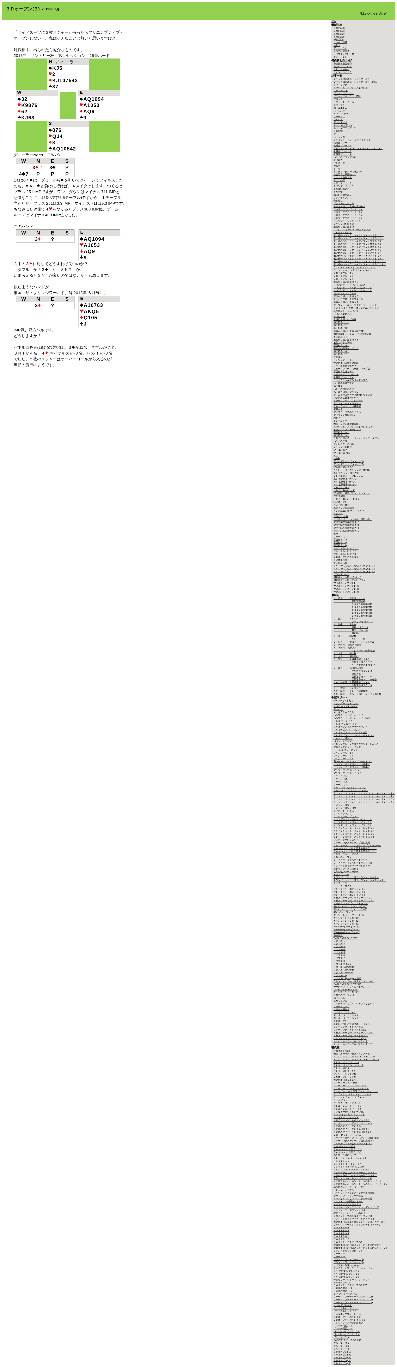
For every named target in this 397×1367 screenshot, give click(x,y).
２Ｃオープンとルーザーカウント (351, 726)
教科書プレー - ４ (343, 154)
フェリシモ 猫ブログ (353, 621)
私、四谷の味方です (344, 383)
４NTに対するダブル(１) (346, 1271)
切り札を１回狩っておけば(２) (349, 580)
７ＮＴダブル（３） (344, 279)
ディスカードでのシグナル (347, 412)
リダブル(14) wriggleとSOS (347, 978)
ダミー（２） (340, 57)
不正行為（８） (341, 432)
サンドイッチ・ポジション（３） (351, 894)
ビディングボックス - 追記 (347, 96)
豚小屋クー (339, 386)
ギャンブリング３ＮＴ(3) (346, 923)
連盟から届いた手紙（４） (347, 302)
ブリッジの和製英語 (344, 223)
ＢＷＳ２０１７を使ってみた (348, 1242)
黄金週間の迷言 (341, 189)
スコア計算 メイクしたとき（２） (353, 290)
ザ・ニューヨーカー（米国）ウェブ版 (353, 394)
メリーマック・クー (344, 183)
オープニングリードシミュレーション (353, 1123)
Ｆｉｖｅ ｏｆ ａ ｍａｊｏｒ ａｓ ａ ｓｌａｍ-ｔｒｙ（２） (364, 796)
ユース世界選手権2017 (354, 665)
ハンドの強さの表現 (344, 389)
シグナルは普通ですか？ (346, 397)
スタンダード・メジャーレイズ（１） (353, 819)
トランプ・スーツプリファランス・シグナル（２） (360, 880)
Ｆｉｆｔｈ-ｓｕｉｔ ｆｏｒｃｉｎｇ (352, 1094)
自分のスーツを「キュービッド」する (353, 1178)
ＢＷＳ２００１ (341, 1236)
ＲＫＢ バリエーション (345, 724)
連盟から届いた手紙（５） (347, 339)
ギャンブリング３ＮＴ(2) (346, 921)
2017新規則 (339, 496)
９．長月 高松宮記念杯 (348, 668)
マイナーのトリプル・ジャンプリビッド (354, 1003)
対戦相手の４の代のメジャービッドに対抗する (357, 1245)
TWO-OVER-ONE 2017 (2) (347, 984)
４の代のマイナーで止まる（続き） (352, 1129)
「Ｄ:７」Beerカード (344, 490)
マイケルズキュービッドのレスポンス (353, 1143)
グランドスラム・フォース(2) (349, 1259)
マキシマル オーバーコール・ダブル (352, 229)
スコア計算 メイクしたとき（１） (353, 287)
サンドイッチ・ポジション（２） (351, 892)
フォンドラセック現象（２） (348, 1250)
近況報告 (338, 160)
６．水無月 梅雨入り (345, 647)
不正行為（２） (341, 325)
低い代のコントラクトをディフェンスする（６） (359, 250)
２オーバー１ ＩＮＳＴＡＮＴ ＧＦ (351, 1088)
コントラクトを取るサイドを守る (351, 380)
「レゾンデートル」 (344, 360)
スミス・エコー (341, 883)
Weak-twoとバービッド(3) (347, 932)
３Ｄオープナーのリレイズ (347, 1317)
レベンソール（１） (344, 752)
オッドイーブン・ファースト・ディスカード (356, 1207)
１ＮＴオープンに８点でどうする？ (352, 1120)
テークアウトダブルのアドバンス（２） (354, 863)
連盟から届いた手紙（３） (347, 296)
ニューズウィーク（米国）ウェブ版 (352, 368)
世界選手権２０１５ (353, 685)
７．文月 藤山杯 (345, 653)
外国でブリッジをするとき (347, 221)
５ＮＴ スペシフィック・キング (350, 787)
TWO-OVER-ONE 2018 (346, 989)
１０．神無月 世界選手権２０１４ (352, 682)
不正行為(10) (340, 539)
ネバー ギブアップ (343, 125)
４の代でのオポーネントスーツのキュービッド (357, 1181)
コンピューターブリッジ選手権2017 (352, 470)
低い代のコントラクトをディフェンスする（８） (359, 255)
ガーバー (338, 709)
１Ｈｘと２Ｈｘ (341, 487)
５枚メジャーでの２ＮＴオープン (351, 1035)
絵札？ (337, 45)
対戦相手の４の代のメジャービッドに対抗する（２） (361, 1248)
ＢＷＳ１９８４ (341, 1230)
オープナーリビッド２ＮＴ (347, 1103)
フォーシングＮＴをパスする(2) (350, 1029)
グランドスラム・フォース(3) (349, 1262)
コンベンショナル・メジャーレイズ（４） (355, 837)
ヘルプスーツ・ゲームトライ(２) (350, 1038)
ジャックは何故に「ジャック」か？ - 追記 (355, 82)
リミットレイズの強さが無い (348, 1322)
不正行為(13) (340, 562)
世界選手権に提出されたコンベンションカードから (360, 1221)
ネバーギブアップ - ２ (345, 128)
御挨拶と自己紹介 (343, 63)
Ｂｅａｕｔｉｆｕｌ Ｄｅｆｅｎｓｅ (352, 139)
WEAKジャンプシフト (345, 583)
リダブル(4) (340, 949)
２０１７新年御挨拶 (353, 610)
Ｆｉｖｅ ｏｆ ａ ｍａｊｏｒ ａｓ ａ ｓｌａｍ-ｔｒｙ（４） (364, 802)
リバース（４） (341, 784)
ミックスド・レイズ (344, 810)
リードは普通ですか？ (345, 365)
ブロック (338, 99)
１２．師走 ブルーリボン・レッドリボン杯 (357, 694)
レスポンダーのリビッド (346, 839)
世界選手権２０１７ (353, 662)
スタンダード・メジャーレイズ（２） (353, 822)
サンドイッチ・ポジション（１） (351, 889)
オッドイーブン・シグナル (347, 1204)
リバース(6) (340, 1256)
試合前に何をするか (344, 467)
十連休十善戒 (340, 560)
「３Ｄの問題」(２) (343, 1291)
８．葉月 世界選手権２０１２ (352, 659)
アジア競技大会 (341, 505)
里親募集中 (348, 673)
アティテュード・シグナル (347, 403)
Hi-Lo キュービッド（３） (347, 1334)
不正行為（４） (341, 336)
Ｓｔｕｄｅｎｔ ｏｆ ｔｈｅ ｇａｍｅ (353, 270)
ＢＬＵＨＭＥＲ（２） (345, 1071)
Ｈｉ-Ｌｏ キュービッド (346, 750)
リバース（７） (341, 536)
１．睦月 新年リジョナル (349, 598)
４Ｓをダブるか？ (343, 1305)
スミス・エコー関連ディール (348, 1201)
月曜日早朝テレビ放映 (345, 319)
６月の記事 (339, 33)
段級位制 (338, 131)
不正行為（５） (341, 345)
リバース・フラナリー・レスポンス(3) (353, 1302)
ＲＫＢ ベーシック (343, 721)
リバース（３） (341, 781)
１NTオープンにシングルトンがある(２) (354, 568)
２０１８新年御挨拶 (353, 613)
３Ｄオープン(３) (342, 1357)
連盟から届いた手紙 (344, 226)
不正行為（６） (341, 351)
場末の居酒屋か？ (343, 195)
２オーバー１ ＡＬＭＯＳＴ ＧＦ (350, 1085)
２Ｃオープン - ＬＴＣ (345, 1077)
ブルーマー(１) (341, 1337)
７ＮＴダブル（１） (344, 273)
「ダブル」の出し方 (344, 54)
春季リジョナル (351, 630)
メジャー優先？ (341, 1009)
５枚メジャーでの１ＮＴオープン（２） (354, 900)
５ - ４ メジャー (342, 1100)
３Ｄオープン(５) (342, 1363)
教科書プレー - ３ (343, 151)
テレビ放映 (339, 316)
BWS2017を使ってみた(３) (347, 1340)
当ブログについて (343, 66)
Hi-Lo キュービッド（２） (347, 1331)
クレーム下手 (340, 42)
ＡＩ (336, 455)
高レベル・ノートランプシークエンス (353, 761)
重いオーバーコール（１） (347, 1015)
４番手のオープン (343, 857)
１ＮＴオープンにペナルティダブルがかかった (357, 845)
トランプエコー (341, 874)
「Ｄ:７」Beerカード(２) (346, 499)
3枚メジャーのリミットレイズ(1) (350, 906)
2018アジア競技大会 (344, 507)
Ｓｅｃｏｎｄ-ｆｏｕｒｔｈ (348, 1164)
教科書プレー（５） (344, 377)
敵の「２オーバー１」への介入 (349, 1213)
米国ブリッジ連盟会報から (347, 423)
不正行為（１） (341, 322)
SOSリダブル (340, 1000)
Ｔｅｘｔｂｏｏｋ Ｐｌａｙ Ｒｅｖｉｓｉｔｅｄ (358, 148)
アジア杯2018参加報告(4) (347, 528)
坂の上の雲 (339, 180)
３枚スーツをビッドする (346, 854)
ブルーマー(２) (341, 1343)
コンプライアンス (343, 197)
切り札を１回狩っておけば (347, 577)
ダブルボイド (340, 122)
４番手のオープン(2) (344, 995)
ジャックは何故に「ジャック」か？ (352, 79)
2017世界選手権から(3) (345, 484)
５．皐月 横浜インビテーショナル (354, 642)
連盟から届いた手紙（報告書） (349, 331)
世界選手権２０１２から (346, 1079)
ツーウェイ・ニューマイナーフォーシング (355, 305)
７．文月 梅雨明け (346, 656)
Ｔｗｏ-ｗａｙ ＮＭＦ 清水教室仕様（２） (355, 851)
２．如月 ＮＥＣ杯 (346, 618)
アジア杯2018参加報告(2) (347, 522)
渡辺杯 (346, 633)
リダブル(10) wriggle (344, 966)
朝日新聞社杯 (349, 601)
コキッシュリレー (343, 738)
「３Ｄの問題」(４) (343, 1328)
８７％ (337, 168)
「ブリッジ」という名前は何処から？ (353, 519)
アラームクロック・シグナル (348, 400)
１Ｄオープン (340, 1021)
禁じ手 (337, 166)
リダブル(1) (340, 940)
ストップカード (341, 137)
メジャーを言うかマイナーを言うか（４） (355, 1219)
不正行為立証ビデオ (344, 371)
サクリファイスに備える (346, 868)
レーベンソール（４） (345, 1012)
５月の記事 (339, 36)
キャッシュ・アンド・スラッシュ (351, 87)
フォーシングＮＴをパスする (348, 1027)
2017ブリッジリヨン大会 (346, 473)
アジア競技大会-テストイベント (350, 510)
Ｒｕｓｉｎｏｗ (341, 1161)
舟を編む (338, 200)
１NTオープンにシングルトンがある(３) (354, 571)
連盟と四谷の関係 (343, 342)
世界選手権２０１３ (353, 671)
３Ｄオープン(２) (342, 1354)
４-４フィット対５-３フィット (349, 1114)
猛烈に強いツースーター (346, 871)
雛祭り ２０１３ (351, 627)
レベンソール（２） (344, 755)
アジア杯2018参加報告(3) (347, 525)
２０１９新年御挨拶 (353, 615)
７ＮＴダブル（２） (344, 276)
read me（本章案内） (344, 700)
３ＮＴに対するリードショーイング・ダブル (356, 438)
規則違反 (338, 357)
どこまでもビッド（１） (346, 1308)
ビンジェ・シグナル (344, 1190)
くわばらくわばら (343, 232)
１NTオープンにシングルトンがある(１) (354, 565)
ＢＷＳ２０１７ (341, 1239)
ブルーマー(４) (341, 1349)
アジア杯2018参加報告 (354, 650)
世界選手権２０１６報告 (355, 679)
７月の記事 (339, 31)
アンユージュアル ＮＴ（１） (349, 770)
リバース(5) (340, 1253)
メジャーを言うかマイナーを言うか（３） (355, 1175)
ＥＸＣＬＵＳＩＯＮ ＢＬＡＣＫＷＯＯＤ (354, 1056)
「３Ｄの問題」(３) (343, 1325)
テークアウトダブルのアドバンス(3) (352, 986)
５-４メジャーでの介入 (345, 1293)
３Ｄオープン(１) (342, 1351)
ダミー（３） (340, 48)
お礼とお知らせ (341, 69)
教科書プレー (340, 142)
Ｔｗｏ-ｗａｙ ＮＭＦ (344, 1146)
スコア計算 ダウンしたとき (349, 284)
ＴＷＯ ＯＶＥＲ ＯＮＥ (346, 706)
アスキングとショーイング (347, 747)
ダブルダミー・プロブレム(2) (349, 464)
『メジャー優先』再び (345, 808)
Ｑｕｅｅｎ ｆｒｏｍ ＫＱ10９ (349, 1166)
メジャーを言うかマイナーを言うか (352, 865)
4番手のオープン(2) (344, 912)
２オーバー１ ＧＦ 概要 (346, 1082)
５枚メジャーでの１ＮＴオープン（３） (354, 1216)
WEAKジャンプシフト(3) (346, 589)
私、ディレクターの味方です (348, 171)
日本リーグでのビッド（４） (348, 218)
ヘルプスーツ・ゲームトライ (348, 715)
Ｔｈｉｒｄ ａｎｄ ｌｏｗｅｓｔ (350, 1158)
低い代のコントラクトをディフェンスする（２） (359, 238)
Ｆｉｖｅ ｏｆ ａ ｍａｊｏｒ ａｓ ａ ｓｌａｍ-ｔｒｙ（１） (364, 793)
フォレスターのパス (344, 444)
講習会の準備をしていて (346, 348)
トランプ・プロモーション (347, 429)
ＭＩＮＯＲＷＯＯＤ (344, 712)
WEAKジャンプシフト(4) (346, 591)
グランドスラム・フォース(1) (349, 915)
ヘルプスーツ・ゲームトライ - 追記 (352, 718)
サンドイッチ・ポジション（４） (351, 1210)
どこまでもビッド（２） (346, 1311)
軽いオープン (340, 502)
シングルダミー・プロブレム (348, 476)
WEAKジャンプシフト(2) (346, 586)
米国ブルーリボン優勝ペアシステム (352, 1053)
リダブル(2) (340, 943)
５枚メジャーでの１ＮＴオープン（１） (354, 897)
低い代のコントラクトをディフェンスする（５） (359, 247)
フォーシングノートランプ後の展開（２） (355, 1140)
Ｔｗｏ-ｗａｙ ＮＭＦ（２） (348, 1149)
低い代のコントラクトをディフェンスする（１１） (360, 264)
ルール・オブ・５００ (345, 293)
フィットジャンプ (343, 813)
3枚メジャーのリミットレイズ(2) (350, 909)
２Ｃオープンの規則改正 (346, 557)
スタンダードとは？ (344, 186)
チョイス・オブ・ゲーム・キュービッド (354, 1268)
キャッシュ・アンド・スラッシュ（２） (354, 426)
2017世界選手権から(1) (345, 478)
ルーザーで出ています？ (346, 374)
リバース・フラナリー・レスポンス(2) (353, 1299)
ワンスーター (340, 163)
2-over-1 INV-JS (342, 1282)
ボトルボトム (340, 108)
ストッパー (339, 110)
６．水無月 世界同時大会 (347, 644)
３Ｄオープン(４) (342, 1360)
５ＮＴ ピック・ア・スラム (347, 1135)
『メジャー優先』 (343, 805)
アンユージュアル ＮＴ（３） (349, 1106)
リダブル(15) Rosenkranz (347, 1265)
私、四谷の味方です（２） (347, 392)
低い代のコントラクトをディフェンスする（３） (359, 241)
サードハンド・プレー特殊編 (348, 1195)
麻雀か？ (338, 409)
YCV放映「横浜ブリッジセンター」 (352, 493)
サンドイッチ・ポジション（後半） (352, 767)
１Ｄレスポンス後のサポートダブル (352, 1024)
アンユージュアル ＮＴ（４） (349, 1108)
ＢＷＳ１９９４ (341, 1233)
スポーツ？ (339, 105)
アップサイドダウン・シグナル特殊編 (353, 1198)
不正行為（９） (341, 435)
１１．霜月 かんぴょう (347, 688)
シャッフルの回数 (343, 447)
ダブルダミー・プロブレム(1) (349, 461)
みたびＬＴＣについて (345, 1155)
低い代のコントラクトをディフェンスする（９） (359, 258)
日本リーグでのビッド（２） (348, 212)
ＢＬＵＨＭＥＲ (341, 1068)
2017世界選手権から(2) (345, 481)
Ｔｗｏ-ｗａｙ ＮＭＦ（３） (348, 1152)
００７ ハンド (341, 90)
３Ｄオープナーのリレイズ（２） (351, 1320)
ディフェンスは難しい (345, 415)
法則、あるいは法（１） (346, 548)
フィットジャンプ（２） (346, 816)
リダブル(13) (340, 975)
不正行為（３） (341, 328)
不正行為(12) (340, 545)
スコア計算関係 (341, 51)
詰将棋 (337, 458)
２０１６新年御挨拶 (353, 607)
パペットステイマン (344, 741)
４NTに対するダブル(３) (346, 1277)
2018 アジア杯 (341, 516)
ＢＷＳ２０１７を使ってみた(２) (350, 1285)
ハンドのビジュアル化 (345, 157)
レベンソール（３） (344, 758)
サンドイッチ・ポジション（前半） (352, 764)
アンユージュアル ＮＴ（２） (349, 773)
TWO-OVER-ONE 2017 (346, 938)
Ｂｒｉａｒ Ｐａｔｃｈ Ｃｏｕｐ (350, 1097)
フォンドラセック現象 (345, 1074)
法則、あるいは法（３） (346, 554)
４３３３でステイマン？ (346, 1117)
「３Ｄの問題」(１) (343, 1288)
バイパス (338, 119)
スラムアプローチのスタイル (348, 299)
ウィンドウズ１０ (343, 72)
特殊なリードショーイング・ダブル (352, 1279)
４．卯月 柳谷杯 (345, 636)
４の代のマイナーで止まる (347, 1126)
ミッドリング (340, 84)
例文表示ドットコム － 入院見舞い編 (352, 334)
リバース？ (339, 116)
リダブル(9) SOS (342, 964)
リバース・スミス (343, 886)
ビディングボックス (344, 93)
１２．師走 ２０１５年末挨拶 (351, 691)
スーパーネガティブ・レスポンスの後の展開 (356, 1137)
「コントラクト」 (343, 313)
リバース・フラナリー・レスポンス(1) (353, 1296)
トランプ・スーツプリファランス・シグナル (356, 877)
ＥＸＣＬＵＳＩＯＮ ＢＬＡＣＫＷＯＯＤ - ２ (356, 1059)
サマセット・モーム (344, 102)
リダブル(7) (340, 958)
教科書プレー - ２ (343, 145)
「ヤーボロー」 (341, 574)
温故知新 (338, 935)
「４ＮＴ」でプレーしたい (347, 1314)
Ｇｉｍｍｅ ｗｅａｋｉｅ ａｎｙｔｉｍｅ (355, 267)
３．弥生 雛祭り (345, 624)
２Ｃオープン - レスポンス (347, 729)
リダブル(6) (340, 955)
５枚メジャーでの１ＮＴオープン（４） (354, 981)
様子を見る (339, 998)
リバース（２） (341, 779)
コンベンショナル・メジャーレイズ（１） (355, 828)
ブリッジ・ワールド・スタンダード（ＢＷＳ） (357, 1224)
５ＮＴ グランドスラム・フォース (351, 790)
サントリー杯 (349, 639)
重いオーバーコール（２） (347, 1018)
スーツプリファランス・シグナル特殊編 (354, 1192)
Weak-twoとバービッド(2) (347, 929)
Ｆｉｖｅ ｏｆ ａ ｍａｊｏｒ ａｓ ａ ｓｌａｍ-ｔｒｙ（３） (364, 799)
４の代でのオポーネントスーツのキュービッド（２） (361, 1184)
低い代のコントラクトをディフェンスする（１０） (360, 261)
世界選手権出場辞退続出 (346, 363)
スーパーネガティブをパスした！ (351, 1041)
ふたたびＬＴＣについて (346, 310)
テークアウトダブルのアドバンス (351, 860)
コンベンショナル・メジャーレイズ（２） (355, 831)
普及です (338, 192)
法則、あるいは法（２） (346, 551)
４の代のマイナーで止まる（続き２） (353, 1132)
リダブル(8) (340, 961)
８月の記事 (339, 28)
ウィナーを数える (343, 177)
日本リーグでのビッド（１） (348, 209)
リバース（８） (341, 1006)
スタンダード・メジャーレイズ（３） (353, 825)
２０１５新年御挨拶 (353, 604)
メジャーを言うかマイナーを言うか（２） (355, 1172)
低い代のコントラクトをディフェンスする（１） (359, 235)
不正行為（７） (341, 354)
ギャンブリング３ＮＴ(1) (346, 918)
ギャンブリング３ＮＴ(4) (346, 992)
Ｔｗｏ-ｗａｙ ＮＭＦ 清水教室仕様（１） (355, 848)
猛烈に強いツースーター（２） (349, 1187)
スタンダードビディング (346, 703)
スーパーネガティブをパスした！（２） (354, 1044)
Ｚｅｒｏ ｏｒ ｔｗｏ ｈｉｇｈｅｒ (351, 1169)
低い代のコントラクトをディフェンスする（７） (359, 252)
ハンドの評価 (340, 441)
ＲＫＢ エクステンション (346, 1062)
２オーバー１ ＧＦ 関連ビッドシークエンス (356, 1091)
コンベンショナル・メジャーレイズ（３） (355, 834)
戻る (333, 21)
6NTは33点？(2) (342, 452)
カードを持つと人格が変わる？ (349, 206)
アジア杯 (338, 513)
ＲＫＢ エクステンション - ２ (349, 1065)
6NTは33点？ (340, 449)
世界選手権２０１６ (353, 676)
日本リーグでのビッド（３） (348, 215)
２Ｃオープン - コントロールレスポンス (354, 735)
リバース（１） (341, 776)
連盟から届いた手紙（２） (347, 281)
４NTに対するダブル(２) (346, 1274)
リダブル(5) (340, 952)
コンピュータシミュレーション (349, 1111)
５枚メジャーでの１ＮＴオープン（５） (354, 1032)
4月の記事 (339, 39)
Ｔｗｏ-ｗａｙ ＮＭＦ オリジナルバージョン (356, 308)
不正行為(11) (340, 542)
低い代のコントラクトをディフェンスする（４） (359, 244)
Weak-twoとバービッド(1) (347, 926)
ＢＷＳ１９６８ (341, 1227)
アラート (338, 134)
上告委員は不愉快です (345, 174)
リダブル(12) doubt (343, 972)
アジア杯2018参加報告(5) (347, 531)
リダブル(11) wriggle (344, 969)
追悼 (336, 534)
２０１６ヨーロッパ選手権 (347, 406)
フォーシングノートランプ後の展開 (352, 842)
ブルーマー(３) (341, 1346)
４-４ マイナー (341, 113)
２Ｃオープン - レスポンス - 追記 (350, 732)
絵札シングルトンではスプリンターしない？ (356, 744)
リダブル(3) (340, 946)
